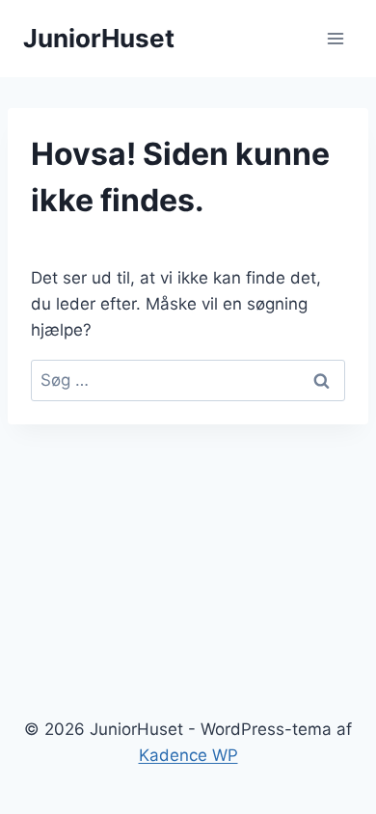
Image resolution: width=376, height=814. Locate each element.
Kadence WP (188, 755)
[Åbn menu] (335, 38)
